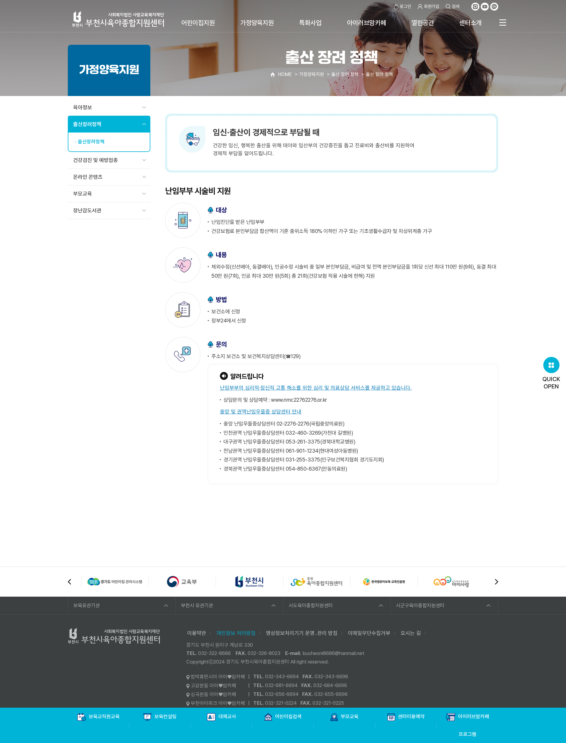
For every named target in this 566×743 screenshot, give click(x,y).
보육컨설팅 (165, 716)
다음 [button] (496, 582)
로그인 (405, 6)
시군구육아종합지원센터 (420, 605)
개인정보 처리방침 (236, 633)
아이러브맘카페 (366, 23)
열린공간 (423, 23)
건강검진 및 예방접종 (95, 160)
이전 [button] (69, 582)
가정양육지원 (257, 23)
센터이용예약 (411, 716)
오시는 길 (411, 633)
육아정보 (82, 107)
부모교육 (82, 194)
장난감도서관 (87, 210)
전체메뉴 (502, 22)
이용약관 (196, 633)
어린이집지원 (198, 23)
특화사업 (310, 23)
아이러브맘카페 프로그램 (473, 725)
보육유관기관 (86, 605)
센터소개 (470, 23)
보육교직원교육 (104, 716)
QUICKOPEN (551, 382)
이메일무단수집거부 (369, 633)
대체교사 (227, 716)
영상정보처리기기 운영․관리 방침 (302, 633)
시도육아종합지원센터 (311, 605)
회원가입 (431, 6)
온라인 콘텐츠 (88, 177)
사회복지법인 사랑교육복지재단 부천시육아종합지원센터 (118, 19)
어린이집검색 (288, 716)
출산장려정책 (87, 124)
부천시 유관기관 (197, 605)
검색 (456, 6)
